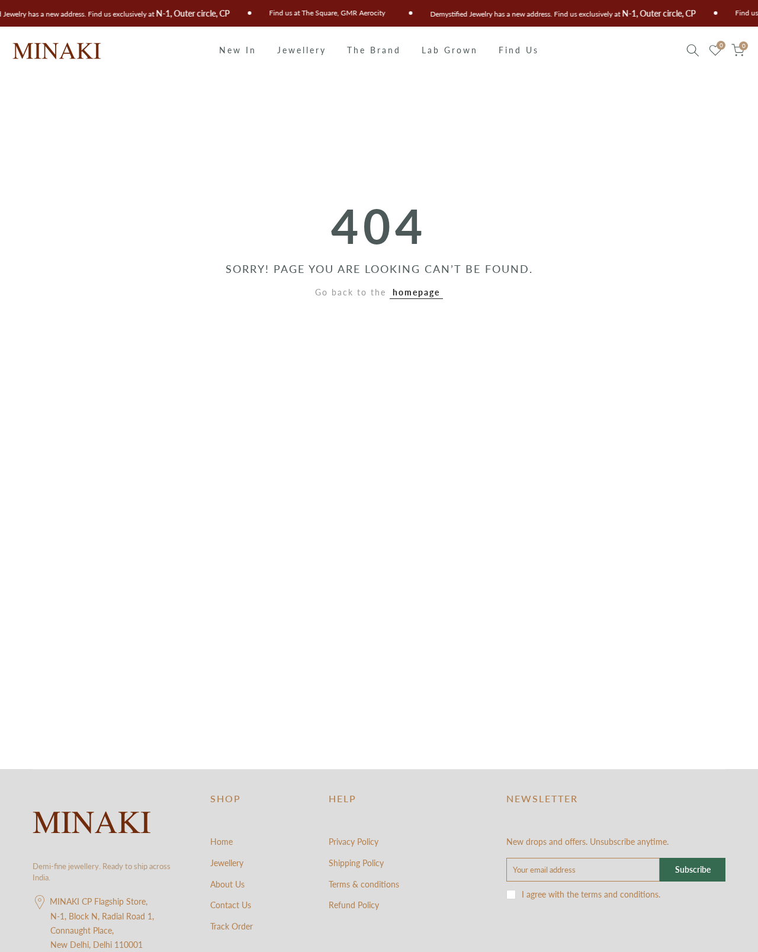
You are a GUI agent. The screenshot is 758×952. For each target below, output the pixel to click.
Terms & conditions (364, 884)
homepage (416, 292)
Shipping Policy (356, 863)
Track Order (231, 926)
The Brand (374, 50)
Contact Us (230, 905)
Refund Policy (354, 905)
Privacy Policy (353, 842)
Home (221, 842)
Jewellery (301, 50)
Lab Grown (450, 50)
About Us (227, 884)
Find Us (519, 50)
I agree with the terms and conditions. (591, 894)
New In (237, 50)
